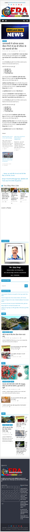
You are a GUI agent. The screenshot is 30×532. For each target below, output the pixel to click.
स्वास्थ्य (12, 381)
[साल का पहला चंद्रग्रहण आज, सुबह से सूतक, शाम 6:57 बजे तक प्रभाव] (5, 346)
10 (2, 493)
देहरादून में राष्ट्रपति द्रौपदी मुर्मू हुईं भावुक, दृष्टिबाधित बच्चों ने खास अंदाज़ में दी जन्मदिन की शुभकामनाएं (15, 180)
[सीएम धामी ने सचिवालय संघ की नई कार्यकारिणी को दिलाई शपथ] (15, 188)
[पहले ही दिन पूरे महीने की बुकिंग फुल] (19, 431)
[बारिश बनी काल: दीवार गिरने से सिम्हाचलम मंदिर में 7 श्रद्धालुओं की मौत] (20, 143)
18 (5, 496)
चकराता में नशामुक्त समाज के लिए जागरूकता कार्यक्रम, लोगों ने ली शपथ (13, 297)
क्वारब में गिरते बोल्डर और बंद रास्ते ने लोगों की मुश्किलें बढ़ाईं (5, 196)
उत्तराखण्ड (4, 41)
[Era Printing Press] (2, 20)
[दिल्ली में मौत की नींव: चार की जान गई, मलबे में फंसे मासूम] (8, 142)
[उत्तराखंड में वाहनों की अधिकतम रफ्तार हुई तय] (24, 188)
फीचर (11, 332)
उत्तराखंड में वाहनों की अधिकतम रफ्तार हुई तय (24, 196)
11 (5, 493)
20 (10, 496)
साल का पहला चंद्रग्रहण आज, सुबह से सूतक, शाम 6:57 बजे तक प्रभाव (19, 347)
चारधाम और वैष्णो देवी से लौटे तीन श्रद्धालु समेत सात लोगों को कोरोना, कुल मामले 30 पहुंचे (13, 386)
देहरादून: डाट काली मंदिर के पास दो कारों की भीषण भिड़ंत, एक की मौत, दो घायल (14, 174)
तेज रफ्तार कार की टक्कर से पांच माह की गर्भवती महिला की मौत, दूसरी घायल (16, 3)
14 (13, 493)
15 (15, 493)
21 (13, 496)
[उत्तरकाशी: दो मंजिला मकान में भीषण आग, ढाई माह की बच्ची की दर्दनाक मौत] (7, 155)
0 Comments (22, 51)
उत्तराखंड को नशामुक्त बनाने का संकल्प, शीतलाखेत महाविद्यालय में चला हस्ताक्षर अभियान (24, 504)
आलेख (4, 332)
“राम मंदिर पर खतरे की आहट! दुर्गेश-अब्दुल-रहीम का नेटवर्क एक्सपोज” (14, 405)
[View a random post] (27, 20)
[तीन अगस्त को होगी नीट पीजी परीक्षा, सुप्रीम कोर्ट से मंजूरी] (5, 397)
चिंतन (8, 381)
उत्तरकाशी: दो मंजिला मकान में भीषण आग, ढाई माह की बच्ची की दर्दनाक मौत (7, 160)
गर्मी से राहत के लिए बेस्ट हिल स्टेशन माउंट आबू (13, 335)
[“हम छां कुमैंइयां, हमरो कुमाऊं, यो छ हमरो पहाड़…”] (5, 353)
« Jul (2, 503)
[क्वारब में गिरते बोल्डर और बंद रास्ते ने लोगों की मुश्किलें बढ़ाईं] (5, 188)
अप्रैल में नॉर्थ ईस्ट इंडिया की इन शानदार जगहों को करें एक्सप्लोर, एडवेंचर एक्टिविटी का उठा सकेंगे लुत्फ (21, 448)
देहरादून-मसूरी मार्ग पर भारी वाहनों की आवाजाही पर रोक (10, 305)
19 (7, 496)
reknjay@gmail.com (14, 51)
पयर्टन (8, 332)
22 (15, 496)
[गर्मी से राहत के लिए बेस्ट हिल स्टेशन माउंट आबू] (15, 316)
